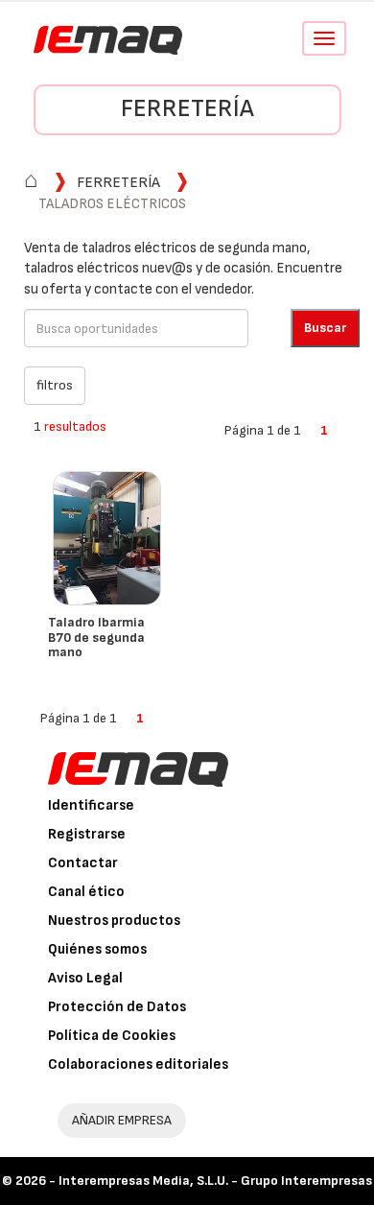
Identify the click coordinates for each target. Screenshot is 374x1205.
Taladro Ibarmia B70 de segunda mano (96, 637)
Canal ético (86, 892)
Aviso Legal (85, 978)
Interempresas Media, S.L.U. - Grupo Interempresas (215, 1180)
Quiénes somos (97, 949)
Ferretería (187, 109)
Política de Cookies (111, 1036)
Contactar (83, 863)
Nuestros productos (114, 920)
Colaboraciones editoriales (138, 1064)
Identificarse (91, 805)
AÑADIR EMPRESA (122, 1120)
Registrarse (87, 834)
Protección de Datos (117, 1007)
